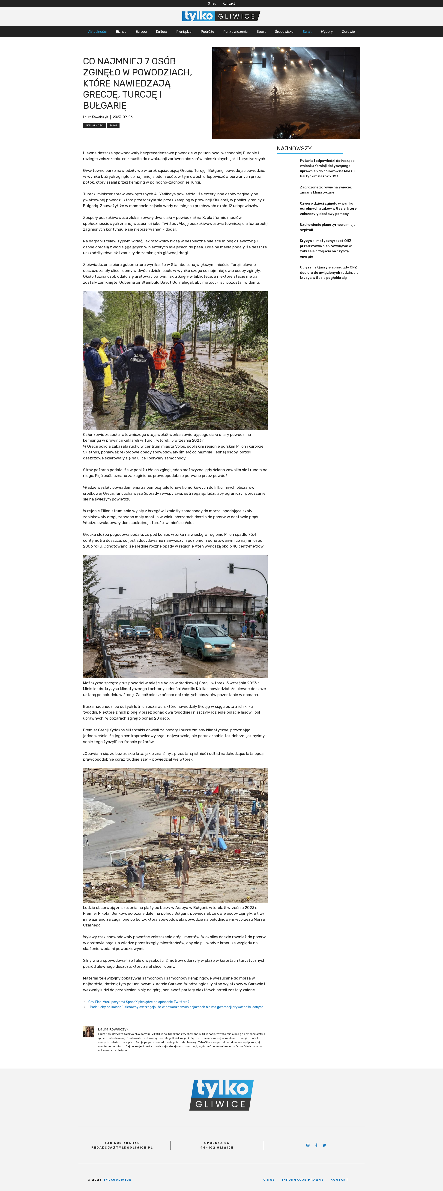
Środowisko (284, 32)
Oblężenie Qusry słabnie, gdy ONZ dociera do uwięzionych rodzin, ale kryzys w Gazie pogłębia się (329, 272)
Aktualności (97, 32)
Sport (261, 32)
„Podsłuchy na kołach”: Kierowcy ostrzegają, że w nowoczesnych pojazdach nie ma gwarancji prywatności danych (175, 1007)
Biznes (121, 32)
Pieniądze (184, 32)
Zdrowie (348, 32)
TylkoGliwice (117, 1179)
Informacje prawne (303, 1179)
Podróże (207, 32)
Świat (307, 32)
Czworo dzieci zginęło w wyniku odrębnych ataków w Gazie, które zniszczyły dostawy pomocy (328, 208)
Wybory (327, 32)
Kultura (161, 32)
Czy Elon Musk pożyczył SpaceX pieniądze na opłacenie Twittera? (138, 1002)
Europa (141, 32)
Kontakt (229, 4)
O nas (212, 4)
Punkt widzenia (235, 32)
